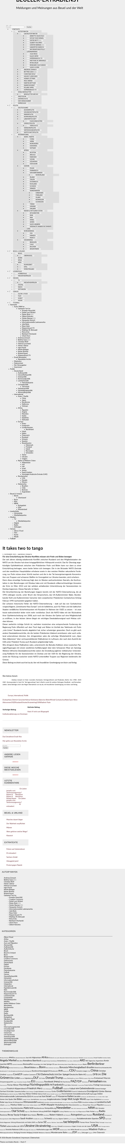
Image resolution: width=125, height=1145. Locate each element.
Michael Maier (87, 1105)
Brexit (97, 1067)
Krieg (72, 1102)
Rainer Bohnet (29, 85)
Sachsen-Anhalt (11, 857)
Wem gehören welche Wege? (17, 831)
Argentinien (34, 249)
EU (33, 1081)
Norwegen (40, 199)
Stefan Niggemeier (5, 1122)
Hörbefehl (7, 978)
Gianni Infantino (30, 1091)
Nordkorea (34, 143)
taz (65, 1121)
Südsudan (33, 164)
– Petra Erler (12, 919)
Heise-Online (31, 1094)
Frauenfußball (81, 1085)
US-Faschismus (9, 1035)
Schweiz (33, 186)
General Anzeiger (100, 1088)
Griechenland (47, 1091)
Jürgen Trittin (90, 1099)
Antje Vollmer (70, 1060)
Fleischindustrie (36, 121)
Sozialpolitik (8, 1021)
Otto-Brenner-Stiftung (36, 1111)
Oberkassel (28, 255)
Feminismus (85, 1082)
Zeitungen (22, 289)
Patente (71, 1111)
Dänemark (39, 193)
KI (13, 1102)
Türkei (32, 204)
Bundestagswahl (27, 1071)
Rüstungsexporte (108, 1115)
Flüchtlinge (24, 1085)
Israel (32, 220)
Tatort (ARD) (60, 1122)
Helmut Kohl (29, 700)
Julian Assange (42, 1099)
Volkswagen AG (26, 1129)
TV (19, 280)
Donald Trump (54, 1077)
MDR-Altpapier (48, 1105)
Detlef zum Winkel (37, 38)
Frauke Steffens (88, 1085)
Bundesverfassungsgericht (41, 1071)
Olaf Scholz (18, 1111)
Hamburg (3, 1094)
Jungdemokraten (54, 1099)
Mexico (32, 237)
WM (105, 1129)
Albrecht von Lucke (54, 1057)
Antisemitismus (62, 1061)
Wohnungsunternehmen (6, 1132)
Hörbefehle (22, 273)
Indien (100, 1094)
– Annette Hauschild (15, 897)
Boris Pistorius (56, 1067)
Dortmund (70, 1078)
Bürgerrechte (8, 957)
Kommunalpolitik (30, 116)
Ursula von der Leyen (84, 1126)
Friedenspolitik (3, 1088)
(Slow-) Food (23, 294)
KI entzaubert (11, 853)
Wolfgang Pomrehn (20, 1132)
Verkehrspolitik (30, 128)
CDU (72, 1070)
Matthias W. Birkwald (38, 60)
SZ (45, 1122)
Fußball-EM (66, 1088)
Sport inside (108, 1118)
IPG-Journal (34, 1096)
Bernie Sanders (20, 1067)
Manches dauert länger (14, 819)
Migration (100, 1105)
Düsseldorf (85, 1078)
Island (38, 197)
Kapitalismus (97, 1099)
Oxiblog (61, 1111)
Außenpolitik (29, 110)
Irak (31, 217)
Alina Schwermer (74, 1057)
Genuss (15, 291)
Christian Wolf (29, 74)
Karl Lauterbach (105, 1099)
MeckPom (19, 794)
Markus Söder (16, 1105)
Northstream (85, 1108)
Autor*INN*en (23, 31)
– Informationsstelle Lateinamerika (20, 909)
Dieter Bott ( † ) (35, 40)
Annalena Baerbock (32, 1061)
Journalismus (35, 1099)
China (32, 139)
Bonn (20, 258)
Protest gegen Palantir (14, 865)
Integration (8, 984)
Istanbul (53, 1096)
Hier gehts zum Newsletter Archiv (15, 741)
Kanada (32, 235)
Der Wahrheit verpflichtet (15, 823)
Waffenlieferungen (42, 1129)
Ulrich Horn (34, 67)
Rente (40, 1115)
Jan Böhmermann (91, 1096)
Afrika (26, 150)
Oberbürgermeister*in (5, 1111)
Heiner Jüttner (29, 78)
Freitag (96, 1085)
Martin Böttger (30, 83)
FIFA (104, 1082)
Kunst (20, 298)
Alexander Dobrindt (65, 1057)
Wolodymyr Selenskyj (45, 1132)
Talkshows (53, 1122)
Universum (8, 1033)
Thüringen (102, 1122)
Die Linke (15, 1078)
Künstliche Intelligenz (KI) (89, 1102)
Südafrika (33, 161)
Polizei (92, 1111)
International (23, 134)
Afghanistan (34, 213)
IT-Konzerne (61, 1096)
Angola (32, 155)
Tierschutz (34, 125)
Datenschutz (23, 99)
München (8, 1108)
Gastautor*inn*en (30, 34)
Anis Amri (20, 1061)
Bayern (85, 1064)
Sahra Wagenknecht (14, 1118)
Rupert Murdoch (87, 1115)
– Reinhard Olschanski (16, 921)
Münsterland (29, 269)
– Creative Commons (15, 899)
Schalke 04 (36, 1118)
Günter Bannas (105, 1091)
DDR (56, 1074)
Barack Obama (68, 1064)
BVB (60, 1071)
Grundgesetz (92, 1091)
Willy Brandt (75, 1129)
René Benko (46, 1115)
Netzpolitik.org (50, 1108)
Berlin (91, 1063)
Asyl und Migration (11, 943)
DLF (36, 1077)
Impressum (22, 103)
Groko (54, 1091)
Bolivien (33, 246)
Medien (15, 278)
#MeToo (12, 1057)
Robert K (9, 794)
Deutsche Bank (89, 1074)
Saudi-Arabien (35, 224)
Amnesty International (88, 1057)
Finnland (39, 195)
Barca (73, 1064)
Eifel (25, 267)
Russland (33, 184)
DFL (99, 1075)
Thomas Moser (84, 1122)
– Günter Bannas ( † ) (15, 905)
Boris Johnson (49, 1067)
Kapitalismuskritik (10, 988)
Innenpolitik (28, 114)
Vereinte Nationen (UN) (14, 1129)
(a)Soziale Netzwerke (20, 1057)
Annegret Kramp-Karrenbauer (49, 1060)
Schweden (40, 202)
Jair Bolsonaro (83, 1096)
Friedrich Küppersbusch (17, 1089)
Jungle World (79, 1099)
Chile (32, 244)
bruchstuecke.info (105, 1067)
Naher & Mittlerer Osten (33, 211)
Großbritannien (36, 172)
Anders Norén (13, 1142)
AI (49, 1057)
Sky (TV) (70, 1118)
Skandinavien (35, 190)
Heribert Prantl (58, 1094)
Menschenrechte (74, 1105)
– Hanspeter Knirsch (15, 907)
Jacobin (77, 1096)
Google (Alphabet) (39, 1091)
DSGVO (77, 1078)
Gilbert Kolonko (36, 42)
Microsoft (93, 1105)
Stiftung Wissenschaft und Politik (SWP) (23, 1122)
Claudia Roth (10, 1074)
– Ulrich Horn (13, 923)
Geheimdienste (87, 1088)
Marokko (33, 157)
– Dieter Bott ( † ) (14, 903)
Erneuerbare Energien (22, 1082)
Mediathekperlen (24, 276)
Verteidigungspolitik (32, 130)
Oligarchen (27, 1111)
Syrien (40, 1122)
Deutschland (23, 107)
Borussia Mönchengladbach (73, 1067)
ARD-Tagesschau (91, 1061)
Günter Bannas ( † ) (37, 45)
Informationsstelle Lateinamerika (33, 322)
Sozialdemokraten (84, 1119)
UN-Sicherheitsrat (67, 1126)
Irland (32, 177)
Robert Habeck (56, 1115)
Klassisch (9, 835)
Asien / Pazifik (29, 137)
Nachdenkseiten (17, 1108)
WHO (69, 1129)
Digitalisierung (29, 1078)
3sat (27, 1057)
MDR (39, 1105)
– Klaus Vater (12, 913)
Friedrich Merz (34, 1088)
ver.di (100, 1126)
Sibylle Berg (55, 1118)
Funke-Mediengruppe (47, 1088)
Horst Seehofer (67, 1094)
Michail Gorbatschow (57, 700)
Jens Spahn (9, 1099)
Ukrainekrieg (32, 702)
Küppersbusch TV (36, 58)
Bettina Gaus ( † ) (30, 72)
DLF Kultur (42, 1078)
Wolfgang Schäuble (32, 1132)
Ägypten (33, 152)
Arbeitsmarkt (76, 1060)
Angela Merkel (8, 1060)
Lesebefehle (17, 271)
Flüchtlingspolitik (39, 1084)
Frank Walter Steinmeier (70, 1085)
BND (38, 1067)
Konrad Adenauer (67, 1102)
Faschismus (66, 1082)
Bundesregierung (13, 1071)
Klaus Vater (34, 56)
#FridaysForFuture (4, 1057)
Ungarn (33, 208)
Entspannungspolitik (6, 1082)
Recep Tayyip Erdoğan (17, 1115)
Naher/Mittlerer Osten (12, 1003)
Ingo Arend (28, 81)
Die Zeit (22, 1078)
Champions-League (81, 1071)
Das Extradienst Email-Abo (12, 737)
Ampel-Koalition (98, 1057)
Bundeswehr (54, 1071)
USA (31, 233)
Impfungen (93, 1094)
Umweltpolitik (29, 123)
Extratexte (7, 968)
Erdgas (14, 1082)
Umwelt (60, 1126)
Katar (2, 1102)
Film (19, 296)
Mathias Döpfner (34, 1105)
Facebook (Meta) (52, 1082)
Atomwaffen (28, 1064)
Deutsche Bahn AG (78, 1075)
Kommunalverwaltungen (56, 1102)
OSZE (13, 702)
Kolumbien (46, 1102)
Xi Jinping (70, 1132)
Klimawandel (30, 1102)
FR (51, 1085)
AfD (30, 1057)
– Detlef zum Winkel (15, 901)
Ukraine (33, 206)
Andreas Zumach (30, 69)
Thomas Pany (94, 1122)
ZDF (74, 1132)
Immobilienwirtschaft (81, 1094)
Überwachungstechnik (12, 1027)
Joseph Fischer (26, 1099)
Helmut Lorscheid (31, 76)
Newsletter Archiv (31, 94)
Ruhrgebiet (28, 264)
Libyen (2, 1105)
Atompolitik (8, 945)
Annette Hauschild (37, 36)
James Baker (38, 700)
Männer (9, 827)
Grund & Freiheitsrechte (79, 1091)
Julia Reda (33, 54)
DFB (95, 1074)
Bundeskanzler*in (4, 1071)
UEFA (22, 1126)
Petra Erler (34, 63)
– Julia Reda (12, 911)
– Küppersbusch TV (15, 915)
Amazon (81, 1057)
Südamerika (28, 240)
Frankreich (34, 170)
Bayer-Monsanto (78, 1064)
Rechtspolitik (8, 1015)
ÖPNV (95, 1132)
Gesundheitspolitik (31, 112)
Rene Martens (32, 1115)
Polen (32, 168)
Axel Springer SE (48, 1064)
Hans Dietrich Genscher (16, 700)
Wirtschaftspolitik (31, 132)
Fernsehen (95, 1081)
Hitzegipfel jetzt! (12, 861)
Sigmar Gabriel (63, 1118)
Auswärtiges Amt (38, 1064)
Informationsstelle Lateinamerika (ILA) (15, 1096)
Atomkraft (19, 1064)
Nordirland (40, 175)
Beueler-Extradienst (13, 1138)
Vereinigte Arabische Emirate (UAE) (34, 474)
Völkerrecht (33, 1129)
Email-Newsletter (24, 92)
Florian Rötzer (13, 1085)
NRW (19, 262)
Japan (32, 141)
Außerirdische (9, 949)
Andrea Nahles (107, 1057)
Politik (15, 105)
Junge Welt (66, 1099)
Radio (20, 287)
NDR (31, 1108)
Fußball (16, 303)
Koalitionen (40, 1102)
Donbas (5, 700)
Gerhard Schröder (7, 1091)
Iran (31, 215)
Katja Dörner (8, 1102)
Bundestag (20, 1071)
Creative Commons (11, 959)
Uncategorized (9, 1031)
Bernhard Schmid (13, 1067)
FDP (79, 1081)
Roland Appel (29, 87)
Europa (26, 166)
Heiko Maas (21, 1094)
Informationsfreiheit (11, 980)
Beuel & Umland (19, 251)
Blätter (33, 1067)
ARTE (9, 1064)
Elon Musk (91, 1078)
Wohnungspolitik (10, 1042)
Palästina (66, 1111)
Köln (20, 260)
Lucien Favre (7, 1105)
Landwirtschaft (30, 119)
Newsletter (8, 1005)
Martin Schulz (26, 1105)
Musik (20, 300)
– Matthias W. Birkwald (16, 917)
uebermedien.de (13, 1126)
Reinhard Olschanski (38, 65)
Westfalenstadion (63, 1129)
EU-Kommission (40, 1082)
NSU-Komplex (99, 1108)
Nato (67, 700)
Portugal (97, 1111)
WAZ (51, 1129)
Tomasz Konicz (108, 1122)
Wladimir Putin (45, 702)
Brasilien (33, 242)
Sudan (32, 159)
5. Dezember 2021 (9, 554)
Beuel (20, 253)
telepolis (73, 1121)
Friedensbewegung (105, 1085)
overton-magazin (51, 1111)
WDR (56, 1129)
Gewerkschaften (20, 1091)
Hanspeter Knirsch (37, 47)
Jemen (32, 222)
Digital (20, 285)
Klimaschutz (19, 1102)
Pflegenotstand (82, 1111)
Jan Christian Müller (100, 1096)
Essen (29, 1082)
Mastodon (22, 96)
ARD (82, 1060)
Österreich (34, 181)
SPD (102, 1118)
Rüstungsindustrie (4, 1118)
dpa (74, 1078)
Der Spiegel (63, 1074)
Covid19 (17, 1074)
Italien (32, 179)
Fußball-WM (74, 1089)
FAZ (73, 1081)
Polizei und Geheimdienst (15, 849)
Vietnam (33, 148)
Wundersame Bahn (59, 1132)
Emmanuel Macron (102, 1078)
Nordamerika (29, 231)
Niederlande (79, 1108)
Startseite (16, 29)
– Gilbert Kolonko (14, 925)
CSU (38, 1074)
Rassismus (3, 1115)
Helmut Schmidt (50, 1094)
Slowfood (74, 1118)
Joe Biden (46, 700)
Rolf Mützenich (67, 1115)
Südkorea (33, 146)
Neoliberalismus (39, 1108)
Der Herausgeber (24, 101)
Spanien (32, 188)
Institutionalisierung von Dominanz (15, 712)
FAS (61, 1082)
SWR (37, 1122)
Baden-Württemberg (59, 1064)
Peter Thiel (75, 1111)
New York (73, 1108)
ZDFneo (79, 1132)
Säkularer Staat (9, 1019)
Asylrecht (14, 1064)
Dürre (81, 1078)
